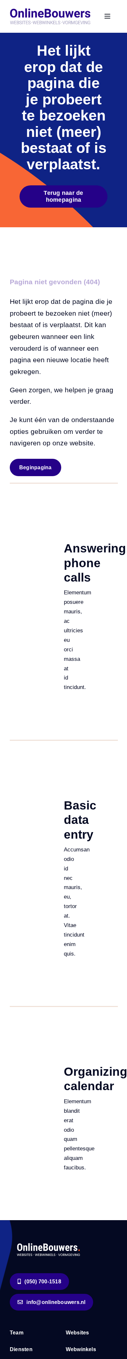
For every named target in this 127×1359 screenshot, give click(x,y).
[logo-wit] (49, 1242)
